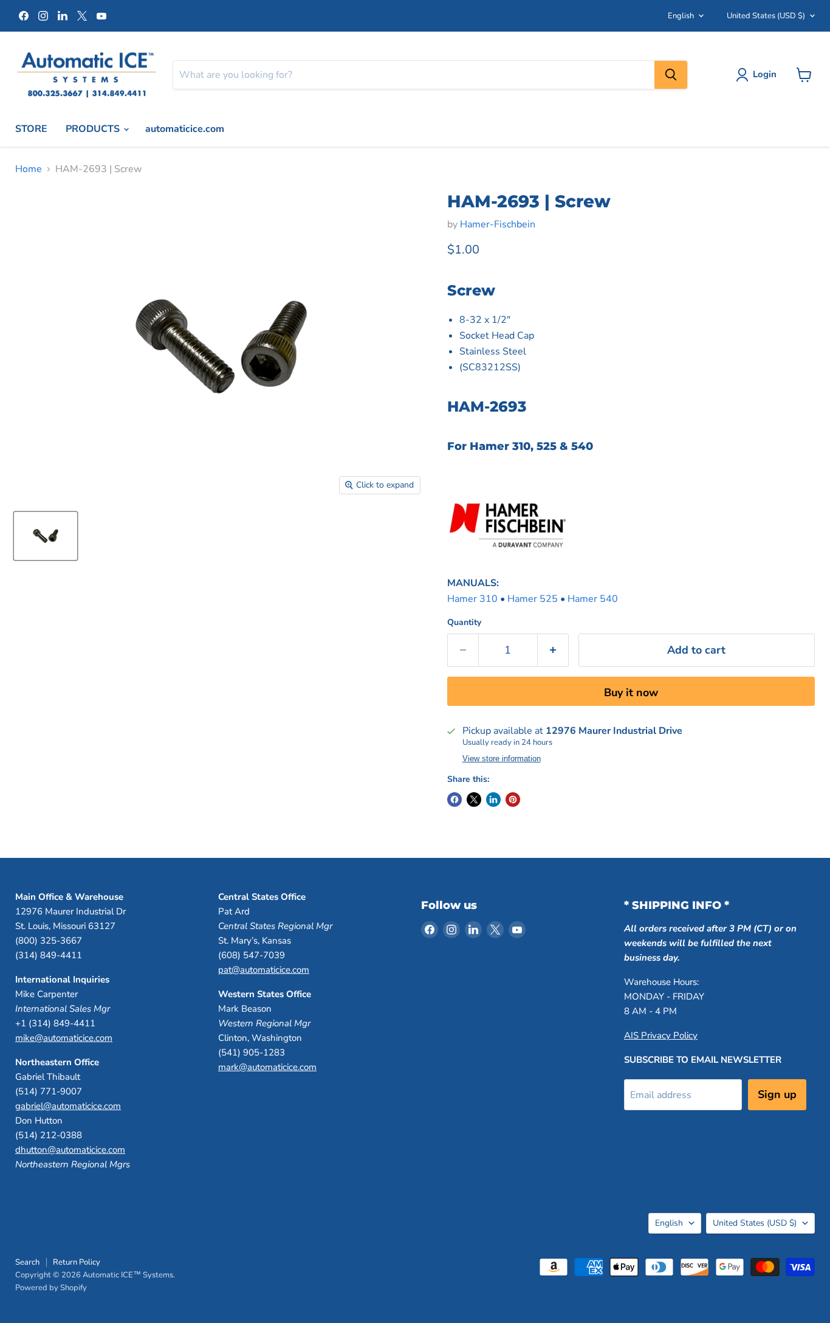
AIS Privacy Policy (661, 1035)
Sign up (777, 1094)
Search (27, 1262)
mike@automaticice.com (63, 1038)
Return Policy (76, 1262)
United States (766, 15)
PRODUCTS (94, 129)
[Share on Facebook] (454, 799)
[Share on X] (474, 799)
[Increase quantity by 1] (553, 650)
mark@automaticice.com (267, 1067)
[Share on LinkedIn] (493, 799)
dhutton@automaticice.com (70, 1150)
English (681, 15)
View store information (501, 759)
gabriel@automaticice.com (68, 1106)
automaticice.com (184, 129)
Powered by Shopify (51, 1287)
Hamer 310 (472, 599)
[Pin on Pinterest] (513, 799)
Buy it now (631, 692)
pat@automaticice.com (263, 970)
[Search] (670, 75)
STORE (31, 129)
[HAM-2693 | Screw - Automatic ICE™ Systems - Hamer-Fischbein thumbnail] (45, 536)
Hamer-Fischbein (497, 224)
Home (28, 169)
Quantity (464, 622)
